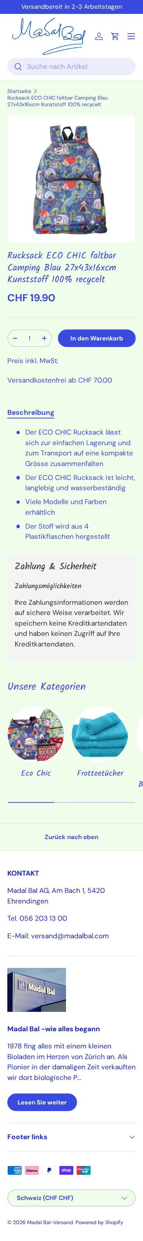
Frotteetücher (100, 773)
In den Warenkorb (96, 338)
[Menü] (131, 36)
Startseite (19, 91)
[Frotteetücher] (100, 734)
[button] (115, 36)
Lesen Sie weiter (42, 1102)
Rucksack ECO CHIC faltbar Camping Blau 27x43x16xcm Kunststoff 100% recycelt (57, 101)
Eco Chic (36, 773)
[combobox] (71, 66)
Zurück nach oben (71, 837)
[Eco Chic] (36, 734)
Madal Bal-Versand (50, 1222)
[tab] (30, 412)
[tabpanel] (71, 484)
